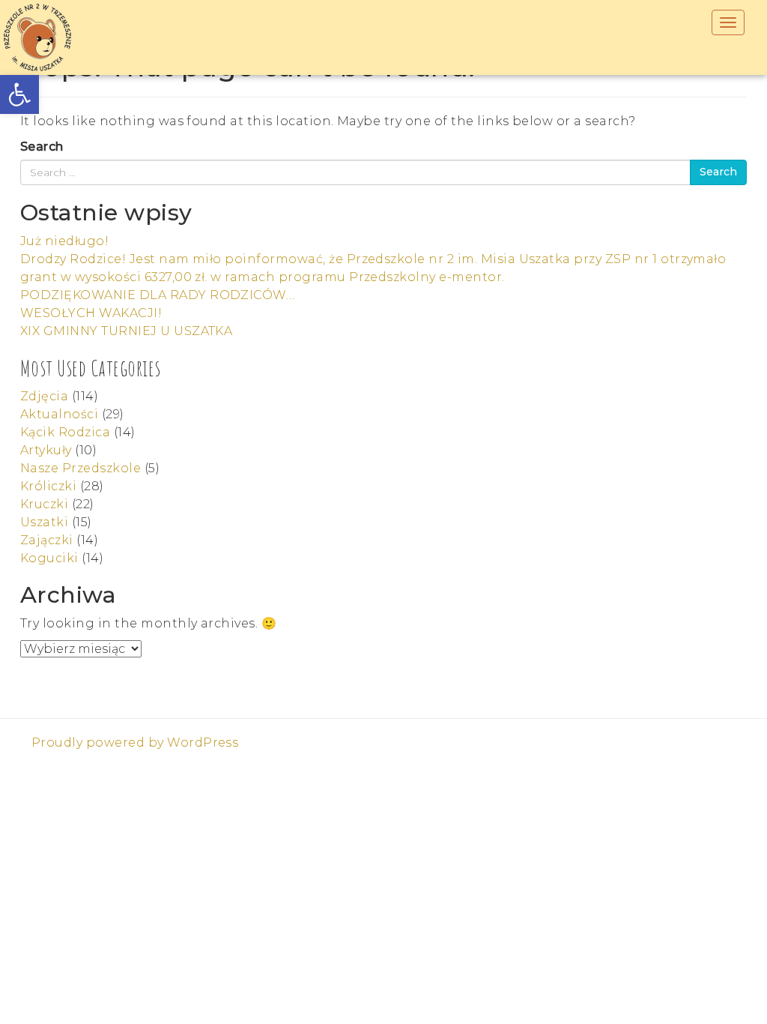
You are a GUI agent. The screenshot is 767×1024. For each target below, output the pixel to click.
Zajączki (46, 540)
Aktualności (59, 414)
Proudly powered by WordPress (134, 742)
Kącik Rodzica (65, 432)
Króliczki (48, 486)
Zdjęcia (44, 396)
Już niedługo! (64, 241)
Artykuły (46, 450)
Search (42, 146)
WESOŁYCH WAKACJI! (91, 313)
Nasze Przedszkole (80, 468)
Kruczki (44, 504)
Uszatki (44, 522)
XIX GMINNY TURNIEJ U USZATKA (126, 331)
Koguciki (49, 558)
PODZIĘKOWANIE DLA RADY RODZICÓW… (157, 295)
